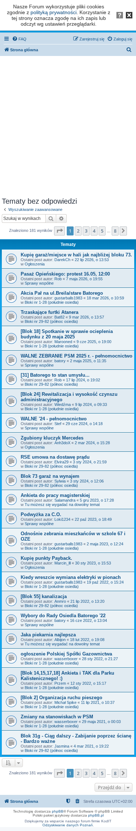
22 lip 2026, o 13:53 (92, 259)
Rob (58, 279)
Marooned (63, 341)
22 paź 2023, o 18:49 (93, 519)
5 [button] (102, 231)
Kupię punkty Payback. (46, 558)
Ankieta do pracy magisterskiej (55, 495)
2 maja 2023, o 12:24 (105, 544)
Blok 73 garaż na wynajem (50, 476)
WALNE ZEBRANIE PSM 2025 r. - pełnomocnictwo (76, 356)
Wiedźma (62, 404)
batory (60, 361)
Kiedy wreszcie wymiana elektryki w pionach (71, 577)
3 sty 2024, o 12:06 (87, 481)
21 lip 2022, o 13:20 (87, 601)
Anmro (60, 601)
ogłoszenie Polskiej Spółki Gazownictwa (66, 654)
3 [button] (86, 231)
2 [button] (78, 231)
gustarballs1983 (68, 298)
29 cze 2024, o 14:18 (84, 423)
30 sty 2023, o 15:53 (93, 563)
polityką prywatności (53, 12)
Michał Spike (65, 702)
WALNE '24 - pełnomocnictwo (54, 418)
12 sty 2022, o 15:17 (88, 683)
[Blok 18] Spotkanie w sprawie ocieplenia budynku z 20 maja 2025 (67, 334)
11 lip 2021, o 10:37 (98, 702)
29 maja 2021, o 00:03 (101, 721)
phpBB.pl (96, 815)
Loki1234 (62, 519)
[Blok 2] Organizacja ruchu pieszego (61, 697)
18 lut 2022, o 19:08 (87, 639)
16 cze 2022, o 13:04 (88, 620)
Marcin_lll (62, 563)
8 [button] (115, 231)
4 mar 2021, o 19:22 (91, 746)
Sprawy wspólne (39, 283)
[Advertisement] (68, 125)
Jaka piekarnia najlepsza (48, 634)
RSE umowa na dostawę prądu (55, 457)
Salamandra (64, 500)
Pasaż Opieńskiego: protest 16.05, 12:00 (65, 274)
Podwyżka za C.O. (41, 514)
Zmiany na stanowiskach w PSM (57, 716)
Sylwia (60, 481)
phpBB (57, 811)
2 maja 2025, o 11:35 (88, 361)
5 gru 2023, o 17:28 (97, 500)
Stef (57, 423)
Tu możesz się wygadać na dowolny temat (62, 504)
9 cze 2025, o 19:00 (94, 341)
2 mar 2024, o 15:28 (92, 443)
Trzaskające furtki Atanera (49, 312)
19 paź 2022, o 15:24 (105, 582)
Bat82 (59, 317)
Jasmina (61, 746)
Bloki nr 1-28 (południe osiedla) (52, 302)
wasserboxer (66, 659)
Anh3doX (62, 443)
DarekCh (62, 259)
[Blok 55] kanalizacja (44, 596)
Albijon (60, 639)
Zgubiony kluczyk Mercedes (52, 438)
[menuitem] (19, 39)
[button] (59, 230)
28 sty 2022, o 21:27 (100, 659)
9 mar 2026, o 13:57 (86, 317)
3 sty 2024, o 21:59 (90, 462)
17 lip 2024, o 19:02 (83, 380)
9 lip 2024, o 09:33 (91, 404)
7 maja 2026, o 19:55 (84, 279)
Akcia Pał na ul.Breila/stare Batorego (62, 293)
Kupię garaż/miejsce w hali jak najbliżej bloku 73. (76, 254)
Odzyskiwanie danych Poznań (67, 825)
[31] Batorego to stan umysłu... (55, 375)
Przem (60, 683)
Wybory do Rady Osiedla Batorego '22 (63, 615)
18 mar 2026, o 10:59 (105, 298)
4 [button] (94, 231)
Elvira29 (61, 462)
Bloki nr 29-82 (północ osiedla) (51, 321)
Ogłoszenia (35, 264)
